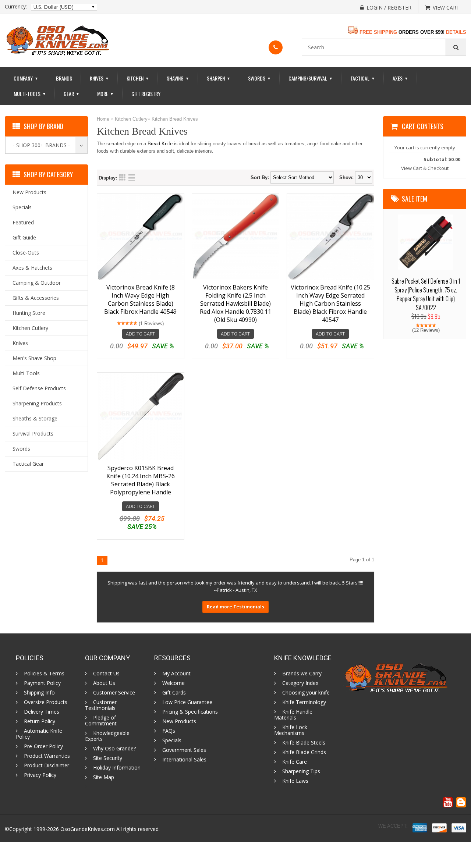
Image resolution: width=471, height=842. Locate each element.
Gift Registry (145, 93)
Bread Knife (160, 143)
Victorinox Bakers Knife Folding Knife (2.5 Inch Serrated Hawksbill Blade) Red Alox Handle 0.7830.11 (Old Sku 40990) (235, 303)
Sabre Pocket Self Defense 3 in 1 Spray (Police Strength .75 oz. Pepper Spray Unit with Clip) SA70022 (426, 294)
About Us (104, 683)
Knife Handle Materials (293, 715)
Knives (99, 78)
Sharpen (218, 78)
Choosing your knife (306, 693)
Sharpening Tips (301, 771)
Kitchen (138, 78)
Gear (71, 93)
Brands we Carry (302, 673)
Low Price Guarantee (187, 702)
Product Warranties (47, 756)
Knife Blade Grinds (304, 752)
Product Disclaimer (46, 765)
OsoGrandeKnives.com (87, 828)
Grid (122, 177)
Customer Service (114, 693)
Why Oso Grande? (114, 749)
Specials (171, 740)
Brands (64, 78)
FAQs (168, 731)
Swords (259, 78)
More (105, 93)
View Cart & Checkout (425, 168)
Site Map (103, 777)
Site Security (107, 758)
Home (103, 119)
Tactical (362, 78)
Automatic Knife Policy (39, 734)
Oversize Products (45, 702)
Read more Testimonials (235, 607)
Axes (400, 78)
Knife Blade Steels (303, 743)
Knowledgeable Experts (107, 736)
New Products (179, 721)
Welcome (173, 683)
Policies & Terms (44, 673)
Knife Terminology (304, 702)
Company (26, 78)
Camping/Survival (310, 78)
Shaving (178, 78)
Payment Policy (42, 683)
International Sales (184, 760)
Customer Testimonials (101, 705)
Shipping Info (39, 693)
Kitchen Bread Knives (175, 119)
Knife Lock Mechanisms (290, 730)
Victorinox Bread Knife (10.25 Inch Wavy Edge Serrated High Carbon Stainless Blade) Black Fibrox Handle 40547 (330, 303)
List (131, 177)
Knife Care (294, 762)
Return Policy (39, 721)
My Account (176, 673)
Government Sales (184, 750)
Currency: (16, 7)
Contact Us (106, 673)
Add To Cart (140, 334)
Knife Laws (295, 781)
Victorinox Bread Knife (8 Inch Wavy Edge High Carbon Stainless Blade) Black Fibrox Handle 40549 (140, 299)
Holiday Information (117, 768)
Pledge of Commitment (101, 720)
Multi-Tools (30, 93)
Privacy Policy (40, 775)
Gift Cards (174, 693)
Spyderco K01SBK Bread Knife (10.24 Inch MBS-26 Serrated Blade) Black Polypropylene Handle (140, 480)
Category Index (300, 683)
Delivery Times (41, 712)
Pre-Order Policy (43, 746)
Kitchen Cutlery (131, 119)
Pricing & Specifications (190, 712)
